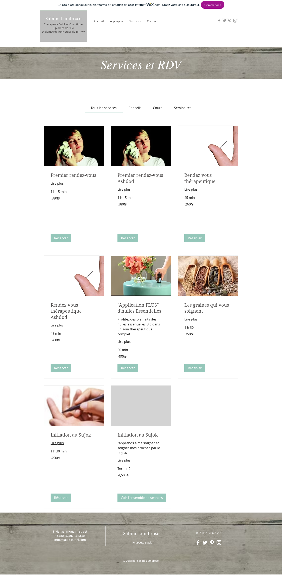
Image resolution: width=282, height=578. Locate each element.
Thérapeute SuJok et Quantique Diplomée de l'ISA (63, 26)
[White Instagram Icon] (219, 542)
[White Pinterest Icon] (212, 542)
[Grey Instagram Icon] (235, 20)
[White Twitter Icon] (205, 542)
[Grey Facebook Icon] (219, 20)
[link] (104, 108)
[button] (61, 238)
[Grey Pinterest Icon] (229, 20)
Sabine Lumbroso (63, 18)
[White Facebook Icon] (198, 542)
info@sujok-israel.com (70, 540)
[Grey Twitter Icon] (224, 20)
